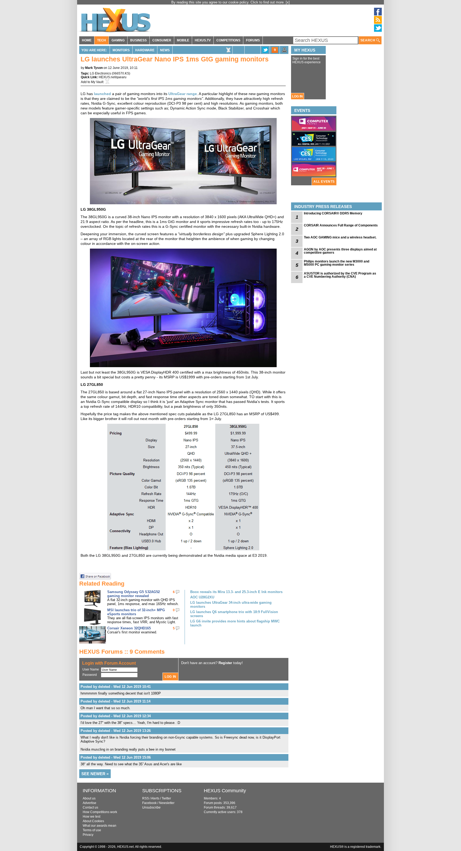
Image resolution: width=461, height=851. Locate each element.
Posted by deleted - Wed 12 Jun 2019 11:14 (115, 701)
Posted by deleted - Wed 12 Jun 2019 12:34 (116, 716)
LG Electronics (100, 73)
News (165, 50)
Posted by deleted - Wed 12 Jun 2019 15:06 (116, 757)
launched (102, 94)
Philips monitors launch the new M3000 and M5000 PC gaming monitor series (336, 263)
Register (225, 663)
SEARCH (368, 40)
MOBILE (183, 40)
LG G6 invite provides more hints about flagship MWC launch (235, 623)
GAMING (118, 40)
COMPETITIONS (228, 40)
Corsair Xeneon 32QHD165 (129, 628)
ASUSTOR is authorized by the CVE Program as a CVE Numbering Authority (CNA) (340, 275)
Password (89, 675)
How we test (91, 816)
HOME (87, 40)
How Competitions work (100, 812)
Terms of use (92, 830)
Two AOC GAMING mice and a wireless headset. (340, 237)
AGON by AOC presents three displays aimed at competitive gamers (340, 251)
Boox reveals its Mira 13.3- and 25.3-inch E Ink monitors (236, 592)
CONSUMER (161, 40)
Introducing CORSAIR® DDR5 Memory (333, 213)
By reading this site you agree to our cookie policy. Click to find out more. (228, 2)
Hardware (144, 50)
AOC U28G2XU (202, 597)
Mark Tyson (94, 68)
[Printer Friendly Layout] (284, 51)
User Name (90, 669)
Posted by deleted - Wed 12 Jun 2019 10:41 (116, 687)
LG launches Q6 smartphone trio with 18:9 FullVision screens (234, 614)
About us (89, 798)
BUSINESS (138, 40)
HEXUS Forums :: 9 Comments (122, 651)
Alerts (155, 798)
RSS (145, 798)
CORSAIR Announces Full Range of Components (341, 225)
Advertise (89, 803)
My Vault (97, 82)
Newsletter (166, 803)
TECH (101, 40)
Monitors (121, 50)
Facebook (149, 803)
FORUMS (253, 40)
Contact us (90, 807)
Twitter (166, 798)
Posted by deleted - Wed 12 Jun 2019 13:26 (116, 731)
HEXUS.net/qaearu (112, 77)
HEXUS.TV (203, 40)
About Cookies (93, 821)
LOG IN (297, 96)
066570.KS (121, 73)
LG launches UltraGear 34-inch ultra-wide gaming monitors (231, 605)
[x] (288, 2)
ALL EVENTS (324, 181)
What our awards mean (99, 826)
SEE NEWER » (95, 773)
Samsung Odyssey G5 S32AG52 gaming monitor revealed (133, 594)
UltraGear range (182, 94)
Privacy (88, 835)
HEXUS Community (225, 790)
